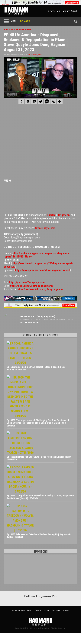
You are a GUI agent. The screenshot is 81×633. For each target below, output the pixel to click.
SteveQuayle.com (45, 228)
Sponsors (56, 610)
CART (66, 11)
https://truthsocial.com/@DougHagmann (40, 289)
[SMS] (47, 101)
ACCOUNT (54, 11)
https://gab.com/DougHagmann (27, 282)
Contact (66, 610)
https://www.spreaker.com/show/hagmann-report (42, 270)
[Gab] (28, 101)
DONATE (25, 21)
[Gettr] (21, 101)
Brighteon (64, 215)
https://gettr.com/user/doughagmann (31, 285)
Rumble (51, 215)
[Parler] (34, 101)
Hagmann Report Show (21, 610)
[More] (60, 101)
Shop (46, 610)
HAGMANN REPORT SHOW (17, 29)
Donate (38, 610)
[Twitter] (40, 101)
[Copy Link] (53, 101)
